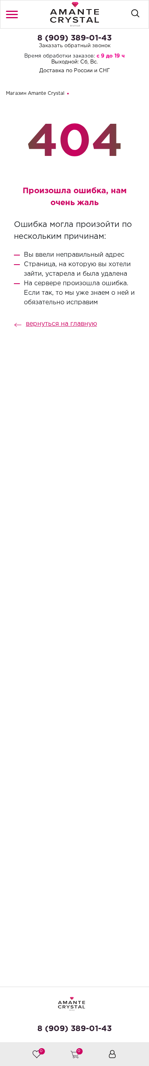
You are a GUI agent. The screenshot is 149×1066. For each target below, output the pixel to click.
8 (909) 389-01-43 (74, 38)
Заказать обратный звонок (74, 46)
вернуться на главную (61, 324)
